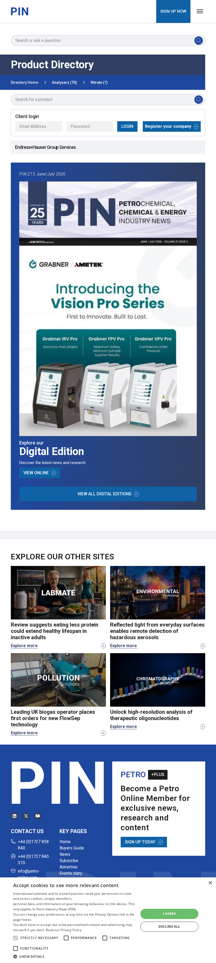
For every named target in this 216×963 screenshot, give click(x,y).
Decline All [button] (169, 926)
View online (36, 472)
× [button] (210, 883)
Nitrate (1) (99, 82)
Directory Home (24, 82)
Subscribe (69, 860)
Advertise (68, 866)
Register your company (168, 126)
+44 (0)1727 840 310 (33, 859)
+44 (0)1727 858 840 (33, 844)
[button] (15, 938)
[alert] (108, 920)
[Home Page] (19, 11)
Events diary (71, 873)
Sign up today (140, 841)
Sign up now (173, 11)
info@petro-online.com (29, 874)
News (65, 854)
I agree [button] (169, 913)
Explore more (24, 645)
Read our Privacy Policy (63, 930)
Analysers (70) (64, 82)
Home (65, 841)
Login (127, 126)
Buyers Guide (72, 847)
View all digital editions (104, 493)
